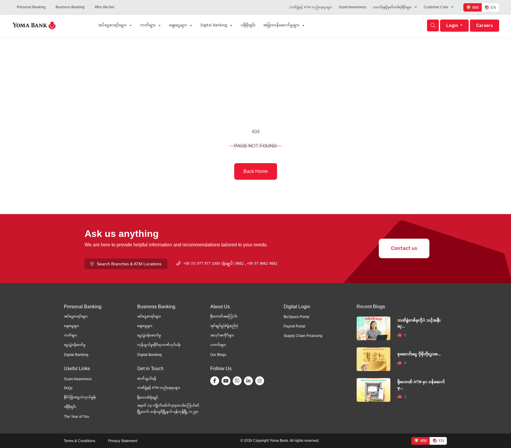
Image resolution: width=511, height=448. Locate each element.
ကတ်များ (148, 25)
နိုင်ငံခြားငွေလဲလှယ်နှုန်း (80, 397)
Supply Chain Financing (303, 336)
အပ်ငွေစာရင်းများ (112, 25)
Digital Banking (213, 25)
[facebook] (215, 380)
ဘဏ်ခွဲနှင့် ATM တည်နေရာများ (310, 7)
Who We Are (104, 7)
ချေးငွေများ (178, 25)
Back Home (255, 171)
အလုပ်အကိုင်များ (222, 336)
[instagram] (260, 380)
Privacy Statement (122, 441)
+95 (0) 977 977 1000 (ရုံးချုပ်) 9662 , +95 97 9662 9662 (230, 263)
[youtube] (227, 380)
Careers (484, 25)
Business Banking (70, 7)
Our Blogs (218, 355)
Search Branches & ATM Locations (129, 263)
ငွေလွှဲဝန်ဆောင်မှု (149, 336)
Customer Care (436, 7)
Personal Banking (31, 7)
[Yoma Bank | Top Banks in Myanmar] (34, 25)
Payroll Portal (294, 326)
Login (452, 25)
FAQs (68, 388)
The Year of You (76, 417)
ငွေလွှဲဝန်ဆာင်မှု (74, 345)
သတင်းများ (218, 345)
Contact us (404, 248)
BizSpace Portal (296, 317)
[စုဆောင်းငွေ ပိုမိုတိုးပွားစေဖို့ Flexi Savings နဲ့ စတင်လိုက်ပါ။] (373, 359)
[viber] (238, 380)
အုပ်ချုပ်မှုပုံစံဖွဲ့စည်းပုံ (224, 326)
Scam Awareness (352, 7)
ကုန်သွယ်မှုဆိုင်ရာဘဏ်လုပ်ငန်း (159, 345)
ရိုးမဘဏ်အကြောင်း (223, 317)
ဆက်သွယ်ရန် (146, 379)
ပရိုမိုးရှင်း (248, 25)
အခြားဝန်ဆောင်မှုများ (281, 25)
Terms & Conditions (79, 441)
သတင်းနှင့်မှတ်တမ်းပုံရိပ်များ (392, 7)
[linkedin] (249, 380)
